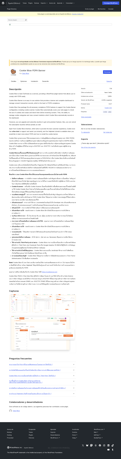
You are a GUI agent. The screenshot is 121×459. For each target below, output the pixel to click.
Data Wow (25, 73)
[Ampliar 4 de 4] (73, 317)
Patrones (31, 438)
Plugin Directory (11, 9)
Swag (74, 438)
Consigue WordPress (111, 3)
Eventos (74, 432)
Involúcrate (75, 429)
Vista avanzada (86, 117)
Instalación (34, 81)
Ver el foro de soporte (88, 147)
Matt (96, 432)
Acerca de (10, 429)
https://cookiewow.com (49, 272)
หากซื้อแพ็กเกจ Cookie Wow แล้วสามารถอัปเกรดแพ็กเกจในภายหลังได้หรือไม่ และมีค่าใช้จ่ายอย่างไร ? (25, 381)
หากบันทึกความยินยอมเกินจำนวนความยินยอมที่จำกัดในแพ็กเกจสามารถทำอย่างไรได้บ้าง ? (37, 388)
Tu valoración (85, 132)
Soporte (109, 81)
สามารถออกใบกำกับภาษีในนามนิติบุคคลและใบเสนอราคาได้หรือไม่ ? (31, 364)
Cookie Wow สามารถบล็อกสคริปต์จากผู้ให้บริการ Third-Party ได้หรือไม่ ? (32, 376)
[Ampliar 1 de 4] (28, 296)
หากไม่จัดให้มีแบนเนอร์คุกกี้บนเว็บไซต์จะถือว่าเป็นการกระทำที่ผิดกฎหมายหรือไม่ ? (34, 370)
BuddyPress (98, 438)
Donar (74, 435)
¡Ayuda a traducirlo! (77, 14)
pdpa (109, 112)
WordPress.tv (55, 438)
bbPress (97, 435)
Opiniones (23, 81)
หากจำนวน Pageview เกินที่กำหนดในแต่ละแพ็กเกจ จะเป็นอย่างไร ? (30, 394)
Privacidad (10, 438)
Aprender (53, 429)
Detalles (13, 81)
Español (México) (28, 447)
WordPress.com (99, 429)
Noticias (9, 432)
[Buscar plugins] (26, 20)
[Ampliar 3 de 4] (73, 296)
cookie (105, 112)
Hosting (9, 435)
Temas (31, 432)
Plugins (31, 435)
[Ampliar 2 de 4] (51, 296)
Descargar (107, 72)
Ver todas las (107, 132)
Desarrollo (45, 81)
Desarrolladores (55, 435)
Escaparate (32, 429)
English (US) (108, 108)
